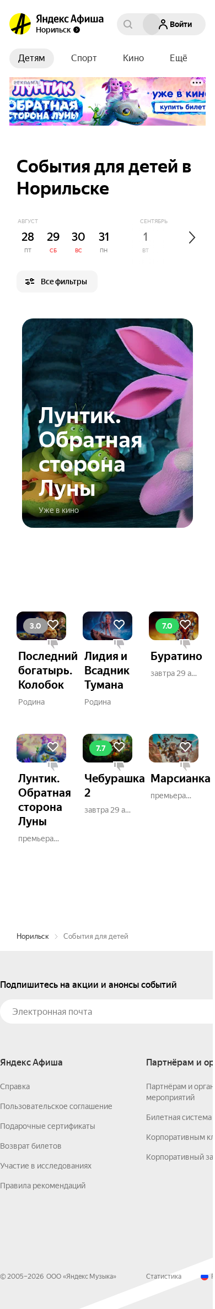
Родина (31, 701)
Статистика (163, 1276)
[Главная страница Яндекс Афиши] (20, 24)
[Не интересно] (53, 644)
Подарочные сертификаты (47, 1126)
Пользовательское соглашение (56, 1106)
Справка (15, 1086)
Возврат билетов (31, 1146)
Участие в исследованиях (46, 1165)
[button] (178, 58)
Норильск (33, 936)
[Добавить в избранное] (53, 624)
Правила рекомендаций (42, 1185)
